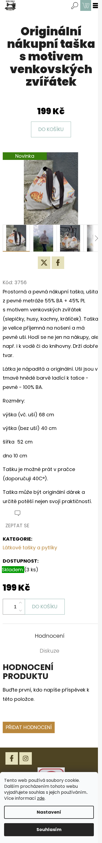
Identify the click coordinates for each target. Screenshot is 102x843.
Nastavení (49, 812)
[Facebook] (58, 262)
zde (41, 798)
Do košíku (51, 129)
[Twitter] (44, 262)
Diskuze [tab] (49, 651)
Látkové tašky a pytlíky (30, 547)
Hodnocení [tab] (49, 636)
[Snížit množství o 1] (20, 610)
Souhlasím (48, 829)
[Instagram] (25, 758)
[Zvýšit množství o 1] (20, 603)
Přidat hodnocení (29, 727)
